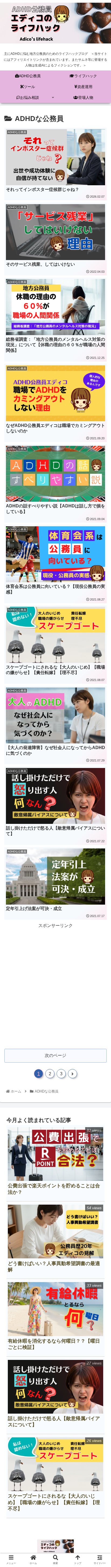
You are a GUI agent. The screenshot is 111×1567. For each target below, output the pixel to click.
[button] (100, 878)
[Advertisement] (55, 985)
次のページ (55, 1055)
